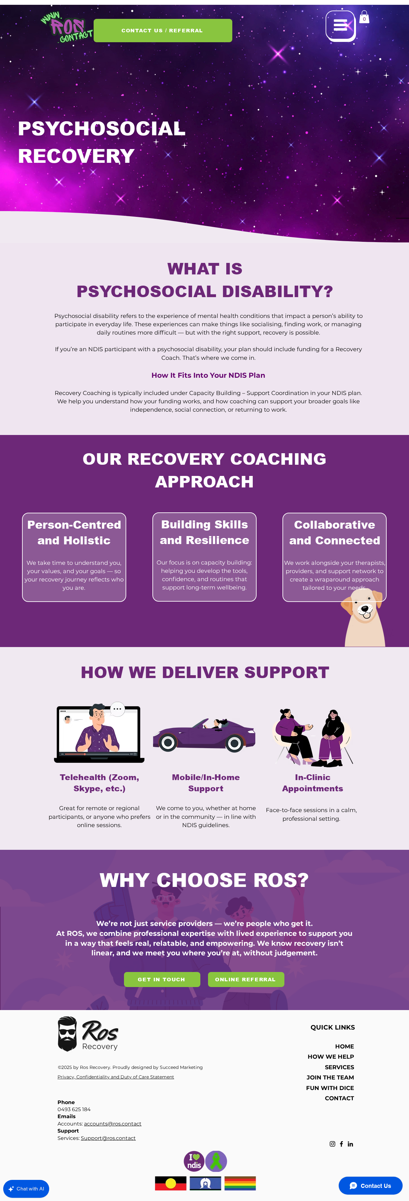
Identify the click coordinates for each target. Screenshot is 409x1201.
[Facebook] (341, 1144)
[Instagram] (332, 1144)
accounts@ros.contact (113, 1124)
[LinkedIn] (350, 1144)
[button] (341, 26)
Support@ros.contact (108, 1138)
